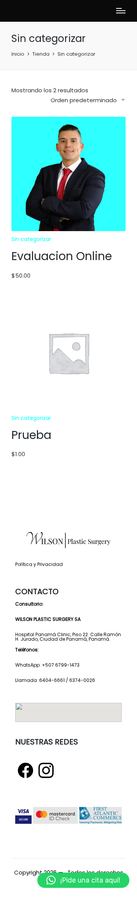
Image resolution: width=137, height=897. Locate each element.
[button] (83, 880)
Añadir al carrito (68, 230)
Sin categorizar (31, 239)
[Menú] (121, 10)
